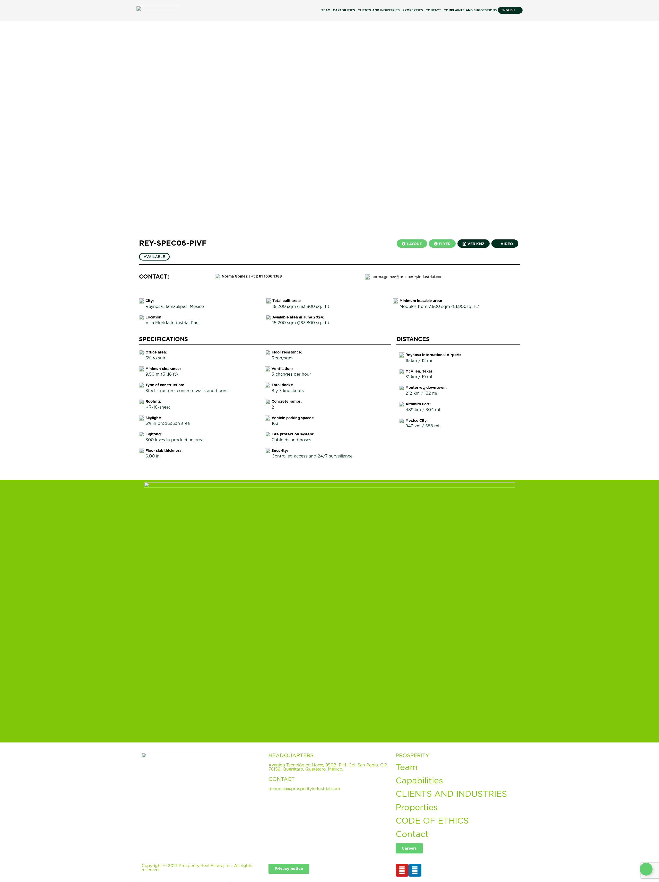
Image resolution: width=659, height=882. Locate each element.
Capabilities (344, 10)
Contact (433, 10)
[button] (5, 123)
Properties (412, 10)
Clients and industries (379, 10)
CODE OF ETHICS (432, 821)
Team (325, 10)
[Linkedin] (415, 870)
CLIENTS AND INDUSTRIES (451, 794)
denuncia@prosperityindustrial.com (304, 788)
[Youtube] (402, 870)
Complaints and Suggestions (470, 10)
